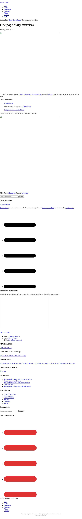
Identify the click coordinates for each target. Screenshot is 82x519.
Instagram (7, 401)
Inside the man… (9, 384)
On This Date (4, 332)
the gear (50, 94)
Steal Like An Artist (48, 208)
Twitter (6, 399)
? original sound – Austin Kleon (14, 110)
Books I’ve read (9, 398)
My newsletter (8, 396)
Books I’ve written (10, 394)
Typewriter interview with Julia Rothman (17, 383)
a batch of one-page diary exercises (30, 94)
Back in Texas (12, 338)
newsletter (25, 193)
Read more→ (70, 208)
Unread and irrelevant (15, 340)
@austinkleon (8, 103)
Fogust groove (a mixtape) (12, 381)
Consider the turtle (14, 336)
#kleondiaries (27, 106)
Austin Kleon (4, 2)
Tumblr (6, 403)
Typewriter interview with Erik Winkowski (17, 386)
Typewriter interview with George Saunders (18, 379)
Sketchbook (12, 193)
